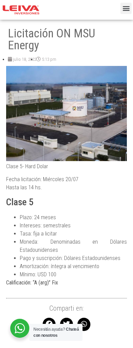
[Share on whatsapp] (83, 324)
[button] (126, 8)
